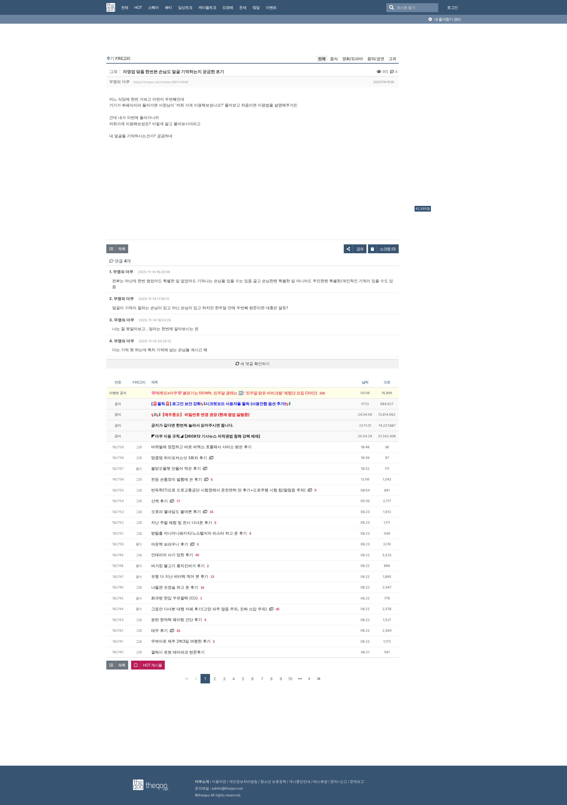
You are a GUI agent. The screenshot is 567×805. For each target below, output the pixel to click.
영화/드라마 (352, 58)
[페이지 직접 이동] (299, 678)
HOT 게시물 (152, 665)
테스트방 (320, 781)
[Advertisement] (438, 116)
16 (211, 512)
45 (277, 609)
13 (212, 576)
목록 (121, 248)
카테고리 (118, 58)
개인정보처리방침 (243, 781)
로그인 (452, 7)
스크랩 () (388, 248)
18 (202, 587)
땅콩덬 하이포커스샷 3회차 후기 (179, 457)
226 (322, 393)
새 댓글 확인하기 (254, 363)
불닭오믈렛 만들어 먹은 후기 (176, 468)
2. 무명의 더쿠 (121, 298)
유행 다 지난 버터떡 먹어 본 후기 (179, 576)
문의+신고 (338, 781)
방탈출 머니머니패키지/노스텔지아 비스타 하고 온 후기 (199, 533)
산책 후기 (159, 501)
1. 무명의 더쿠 (121, 271)
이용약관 (219, 781)
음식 (334, 58)
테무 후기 (159, 630)
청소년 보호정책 (273, 781)
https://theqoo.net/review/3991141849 (160, 82)
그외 (392, 58)
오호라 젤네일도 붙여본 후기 (176, 511)
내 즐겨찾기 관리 (447, 19)
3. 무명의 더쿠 (121, 319)
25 (178, 631)
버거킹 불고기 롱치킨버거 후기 (178, 565)
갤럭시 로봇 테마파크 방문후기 (178, 652)
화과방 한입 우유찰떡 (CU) (174, 598)
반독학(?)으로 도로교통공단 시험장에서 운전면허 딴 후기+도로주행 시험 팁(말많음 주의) (228, 490)
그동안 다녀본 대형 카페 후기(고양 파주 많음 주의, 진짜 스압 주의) (209, 608)
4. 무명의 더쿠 (121, 340)
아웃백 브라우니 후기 (169, 544)
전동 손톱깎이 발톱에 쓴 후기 (176, 479)
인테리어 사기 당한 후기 (172, 554)
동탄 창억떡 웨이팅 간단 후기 (176, 619)
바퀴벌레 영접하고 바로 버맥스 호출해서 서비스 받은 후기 (201, 446)
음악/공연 (375, 58)
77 (178, 501)
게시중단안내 (299, 781)
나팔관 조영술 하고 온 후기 (174, 587)
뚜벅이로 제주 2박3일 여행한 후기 (181, 641)
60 (197, 555)
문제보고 (357, 781)
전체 (322, 58)
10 (290, 678)
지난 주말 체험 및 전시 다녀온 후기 (181, 522)
